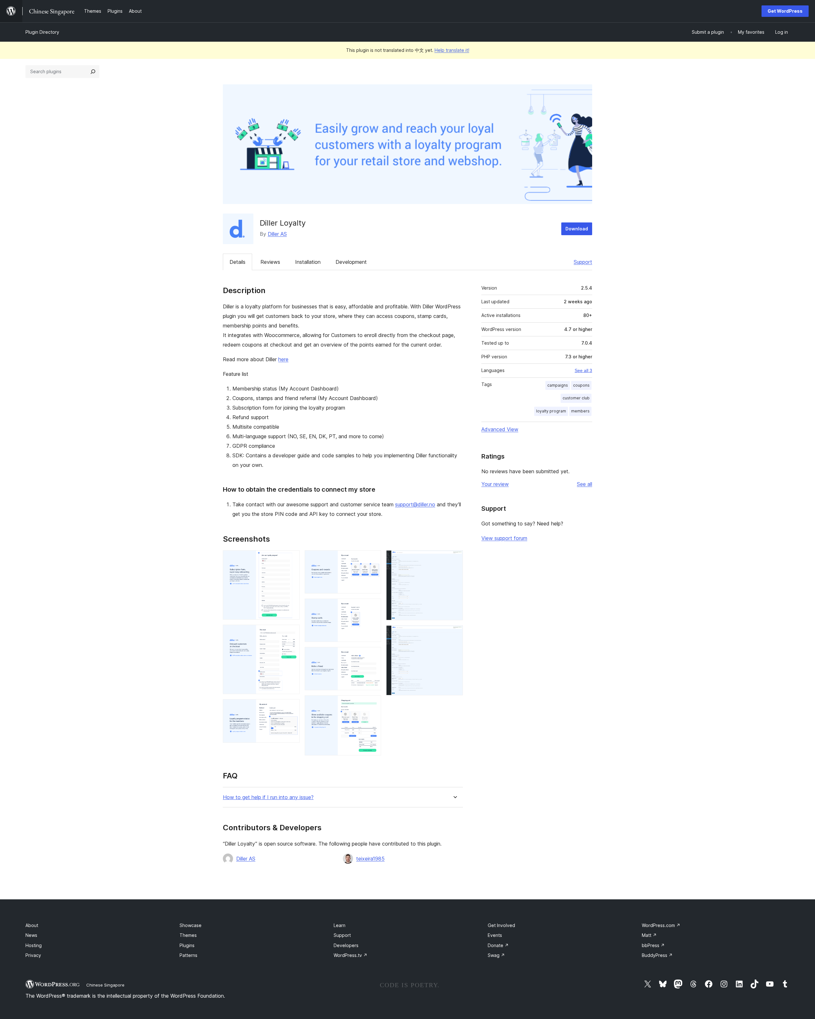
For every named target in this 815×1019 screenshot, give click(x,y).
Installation (308, 262)
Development (351, 262)
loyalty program (551, 411)
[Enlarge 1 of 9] (291, 559)
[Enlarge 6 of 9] (372, 655)
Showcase (191, 925)
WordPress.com (661, 925)
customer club (576, 398)
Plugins (187, 945)
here (283, 359)
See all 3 (583, 370)
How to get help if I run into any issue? (268, 797)
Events (495, 935)
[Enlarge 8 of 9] (454, 559)
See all (584, 484)
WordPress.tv (350, 955)
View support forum (504, 538)
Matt (649, 935)
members (580, 411)
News (31, 935)
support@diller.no (415, 504)
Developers (346, 945)
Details (237, 262)
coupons (581, 385)
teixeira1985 (370, 858)
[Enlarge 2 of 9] (291, 633)
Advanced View (499, 429)
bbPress (653, 945)
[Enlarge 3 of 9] (291, 708)
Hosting (33, 945)
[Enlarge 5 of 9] (372, 607)
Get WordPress (785, 11)
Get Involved (501, 925)
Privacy (33, 955)
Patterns (188, 955)
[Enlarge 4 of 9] (372, 559)
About (31, 925)
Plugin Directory (42, 32)
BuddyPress (657, 955)
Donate (498, 945)
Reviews (270, 262)
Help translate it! (452, 50)
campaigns (557, 385)
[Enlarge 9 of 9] (454, 634)
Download (576, 228)
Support (583, 262)
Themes (188, 935)
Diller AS (277, 234)
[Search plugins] (93, 71)
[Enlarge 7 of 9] (372, 704)
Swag (496, 955)
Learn (339, 925)
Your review (495, 484)
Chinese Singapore (105, 984)
